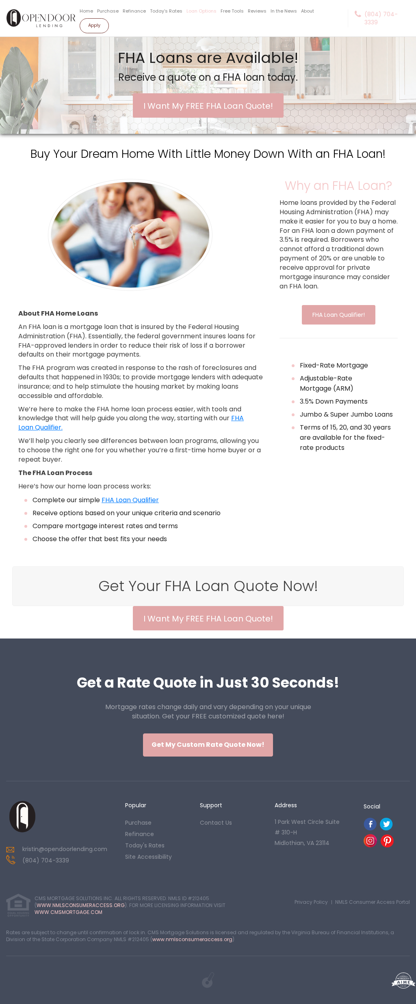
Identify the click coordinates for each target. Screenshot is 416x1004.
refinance (139, 834)
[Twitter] (386, 828)
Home (86, 11)
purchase (138, 823)
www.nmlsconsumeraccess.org (192, 939)
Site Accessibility (148, 857)
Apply (94, 25)
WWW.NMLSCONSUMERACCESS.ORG (81, 905)
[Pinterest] (387, 845)
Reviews (257, 11)
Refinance (134, 11)
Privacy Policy (311, 902)
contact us (216, 823)
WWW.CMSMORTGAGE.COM (68, 912)
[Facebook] (370, 828)
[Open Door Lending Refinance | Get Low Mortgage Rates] (22, 816)
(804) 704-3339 (381, 18)
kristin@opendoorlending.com (64, 849)
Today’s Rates (166, 11)
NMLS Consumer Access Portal (372, 902)
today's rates (145, 845)
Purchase (108, 11)
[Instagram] (370, 845)
